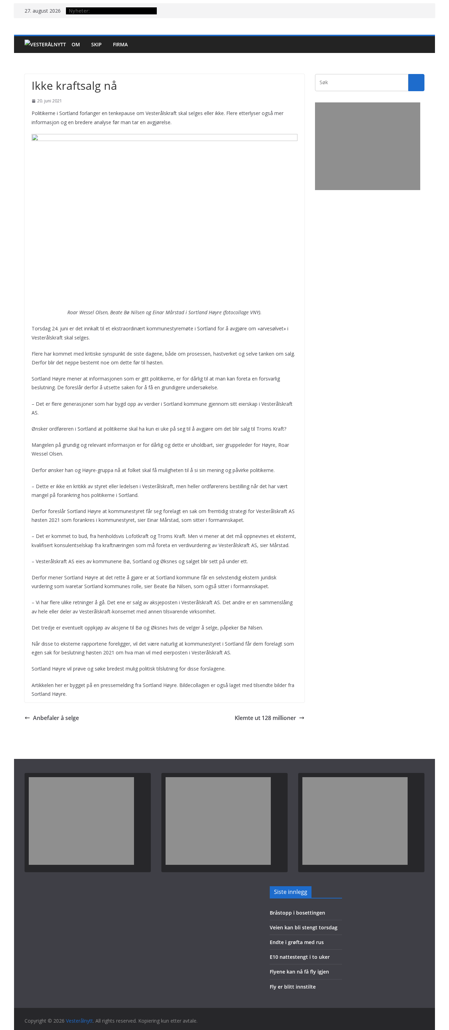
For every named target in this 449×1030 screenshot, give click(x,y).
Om (76, 44)
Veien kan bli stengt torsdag (303, 927)
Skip (96, 44)
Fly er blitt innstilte (293, 986)
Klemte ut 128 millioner (265, 718)
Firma (120, 44)
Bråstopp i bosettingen (297, 912)
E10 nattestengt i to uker (300, 957)
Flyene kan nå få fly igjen (299, 971)
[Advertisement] (367, 146)
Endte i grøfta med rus (297, 942)
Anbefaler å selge (56, 718)
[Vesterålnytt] (45, 44)
